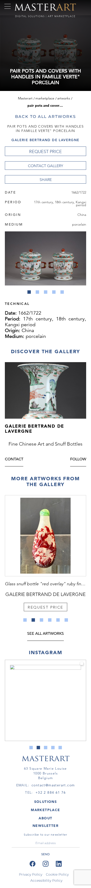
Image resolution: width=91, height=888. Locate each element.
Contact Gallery (45, 165)
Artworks (63, 98)
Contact (14, 459)
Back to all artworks (45, 116)
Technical (17, 303)
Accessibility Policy (46, 880)
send (45, 854)
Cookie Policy (57, 874)
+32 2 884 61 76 (50, 792)
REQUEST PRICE (45, 151)
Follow (78, 459)
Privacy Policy (30, 874)
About (45, 818)
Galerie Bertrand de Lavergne (45, 140)
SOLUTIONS (45, 801)
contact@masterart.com (53, 785)
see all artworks (45, 634)
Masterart (25, 98)
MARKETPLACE (45, 810)
